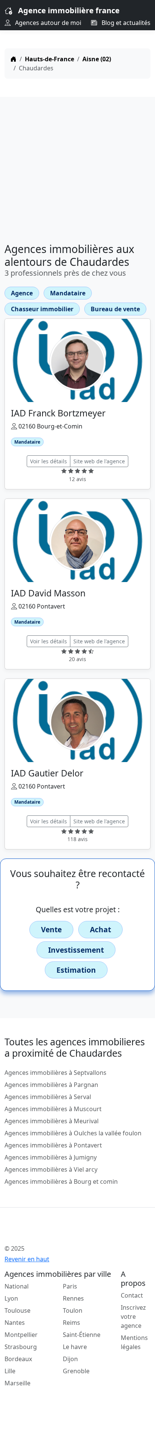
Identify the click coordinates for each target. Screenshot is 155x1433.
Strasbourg (21, 1347)
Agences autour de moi (47, 23)
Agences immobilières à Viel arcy (51, 1169)
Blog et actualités (125, 23)
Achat (100, 929)
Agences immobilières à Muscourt (53, 1109)
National (17, 1286)
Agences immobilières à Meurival (52, 1121)
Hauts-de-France (49, 59)
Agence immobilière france (69, 10)
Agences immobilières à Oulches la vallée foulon (73, 1133)
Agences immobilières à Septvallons (55, 1072)
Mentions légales (134, 1342)
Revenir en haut (27, 1259)
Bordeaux (18, 1359)
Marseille (17, 1383)
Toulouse (17, 1310)
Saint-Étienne (81, 1335)
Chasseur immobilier (42, 309)
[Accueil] (14, 59)
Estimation (76, 970)
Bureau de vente (115, 309)
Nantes (15, 1322)
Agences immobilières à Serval (48, 1097)
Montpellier (21, 1335)
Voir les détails (48, 461)
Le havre (75, 1347)
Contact (132, 1295)
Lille (10, 1371)
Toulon (72, 1310)
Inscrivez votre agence (133, 1316)
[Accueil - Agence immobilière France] (65, 1232)
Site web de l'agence (99, 461)
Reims (71, 1322)
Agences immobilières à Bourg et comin (61, 1181)
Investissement (76, 950)
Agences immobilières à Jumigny (51, 1157)
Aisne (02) (96, 59)
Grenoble (76, 1371)
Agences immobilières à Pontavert (53, 1145)
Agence (22, 293)
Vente (51, 929)
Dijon (70, 1359)
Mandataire (67, 293)
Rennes (73, 1298)
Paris (70, 1286)
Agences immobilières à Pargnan (51, 1085)
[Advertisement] (77, 167)
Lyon (11, 1298)
